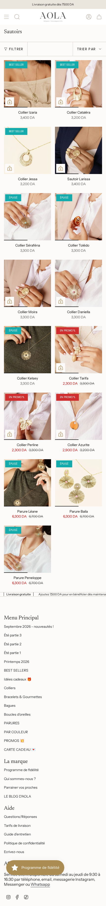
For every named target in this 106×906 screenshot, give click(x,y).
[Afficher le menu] (6, 17)
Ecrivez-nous (14, 852)
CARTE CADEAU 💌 (19, 749)
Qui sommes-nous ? (20, 779)
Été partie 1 (12, 653)
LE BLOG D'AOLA (17, 796)
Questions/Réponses (20, 816)
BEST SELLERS (16, 670)
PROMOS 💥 (14, 740)
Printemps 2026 (16, 661)
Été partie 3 (12, 635)
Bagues (10, 705)
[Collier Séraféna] (27, 216)
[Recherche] (17, 17)
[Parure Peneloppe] (27, 549)
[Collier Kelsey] (27, 349)
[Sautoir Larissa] (78, 150)
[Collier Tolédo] (78, 216)
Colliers (10, 688)
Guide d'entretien (17, 834)
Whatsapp (40, 884)
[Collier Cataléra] (78, 83)
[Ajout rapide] (9, 101)
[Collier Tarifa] (78, 349)
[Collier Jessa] (27, 150)
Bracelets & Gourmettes (23, 697)
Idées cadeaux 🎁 (17, 679)
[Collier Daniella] (78, 283)
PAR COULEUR (16, 732)
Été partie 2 (12, 644)
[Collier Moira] (27, 283)
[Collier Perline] (27, 416)
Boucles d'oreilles (17, 714)
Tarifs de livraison (17, 825)
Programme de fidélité (21, 770)
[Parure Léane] (27, 482)
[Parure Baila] (78, 482)
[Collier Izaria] (27, 83)
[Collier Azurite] (78, 416)
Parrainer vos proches (20, 787)
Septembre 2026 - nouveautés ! (29, 626)
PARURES (11, 723)
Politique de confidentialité (24, 843)
